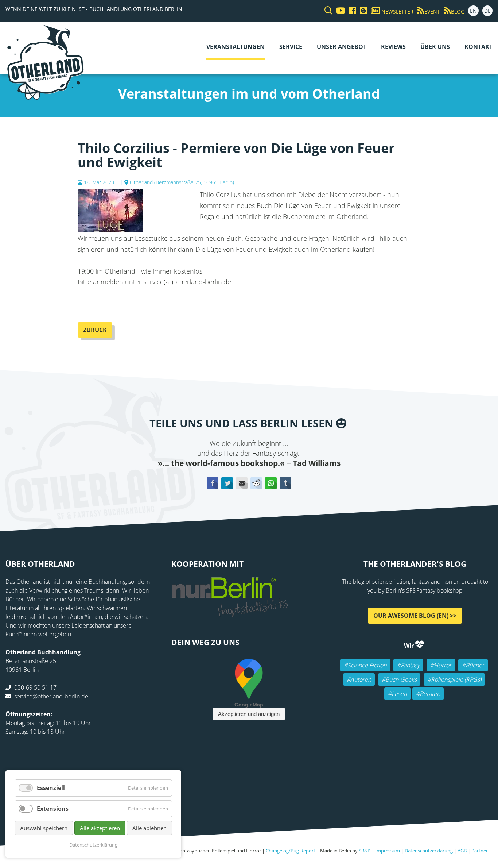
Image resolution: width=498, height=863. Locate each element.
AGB (462, 850)
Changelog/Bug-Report (290, 850)
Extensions (53, 809)
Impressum (387, 850)
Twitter (227, 483)
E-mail (242, 483)
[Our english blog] (361, 11)
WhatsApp (271, 483)
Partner (479, 850)
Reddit (256, 483)
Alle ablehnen (149, 828)
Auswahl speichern (43, 828)
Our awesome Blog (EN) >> (414, 616)
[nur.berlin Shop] (229, 613)
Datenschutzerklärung (429, 850)
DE (487, 10)
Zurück (95, 330)
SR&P (364, 850)
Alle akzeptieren (100, 828)
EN (473, 10)
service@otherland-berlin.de (51, 696)
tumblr (285, 483)
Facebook (212, 483)
